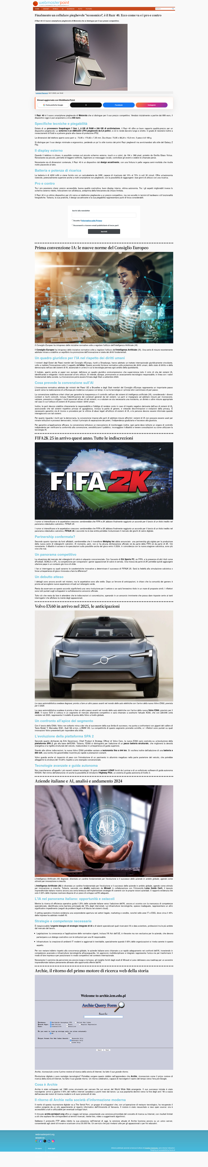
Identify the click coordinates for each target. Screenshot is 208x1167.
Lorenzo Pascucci (42, 93)
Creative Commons (151, 1148)
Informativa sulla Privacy (91, 220)
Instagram (152, 105)
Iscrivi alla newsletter (81, 210)
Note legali (51, 1148)
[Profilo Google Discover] (36, 1141)
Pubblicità (38, 1157)
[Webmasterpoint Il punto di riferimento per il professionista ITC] (51, 5)
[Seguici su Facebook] (40, 1141)
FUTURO (89, 9)
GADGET (46, 9)
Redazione (38, 1153)
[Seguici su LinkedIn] (49, 1141)
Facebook (119, 105)
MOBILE (55, 9)
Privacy (50, 1153)
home (37, 9)
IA (62, 9)
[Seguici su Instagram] (53, 1141)
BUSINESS (70, 9)
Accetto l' (87, 220)
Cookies (38, 1161)
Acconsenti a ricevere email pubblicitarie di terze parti (96, 225)
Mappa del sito (53, 1157)
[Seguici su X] (45, 1141)
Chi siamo (38, 1148)
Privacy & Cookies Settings (57, 1161)
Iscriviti (104, 231)
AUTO (80, 9)
